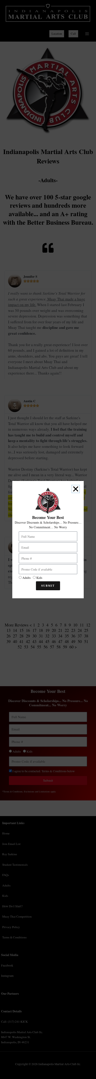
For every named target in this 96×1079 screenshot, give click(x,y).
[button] (75, 489)
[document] (48, 539)
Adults (26, 577)
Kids (39, 577)
